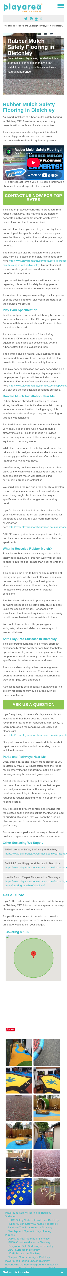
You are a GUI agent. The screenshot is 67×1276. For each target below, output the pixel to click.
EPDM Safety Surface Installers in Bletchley (33, 1220)
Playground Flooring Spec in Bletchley (27, 1260)
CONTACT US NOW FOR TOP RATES (33, 197)
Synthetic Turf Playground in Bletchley (30, 1227)
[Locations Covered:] (4, 5)
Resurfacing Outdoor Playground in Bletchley (31, 1264)
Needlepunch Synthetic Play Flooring (29, 1231)
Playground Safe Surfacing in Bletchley (30, 1246)
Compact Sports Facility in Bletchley (29, 1257)
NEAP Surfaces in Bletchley (24, 1253)
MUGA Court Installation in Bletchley (29, 1242)
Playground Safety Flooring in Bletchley (28, 1212)
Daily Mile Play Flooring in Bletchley (29, 1238)
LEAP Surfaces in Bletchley (24, 1249)
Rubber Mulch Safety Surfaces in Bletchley (33, 1223)
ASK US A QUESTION (33, 704)
